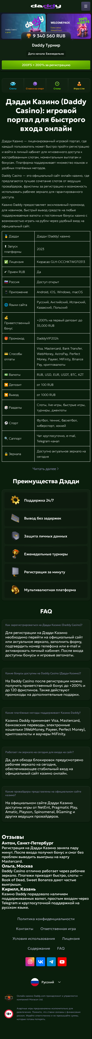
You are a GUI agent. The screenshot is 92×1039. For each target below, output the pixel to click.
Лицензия (71, 938)
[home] (46, 6)
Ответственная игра (58, 928)
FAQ (61, 948)
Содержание (39, 948)
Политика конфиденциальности (46, 919)
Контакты (24, 928)
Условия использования (34, 938)
